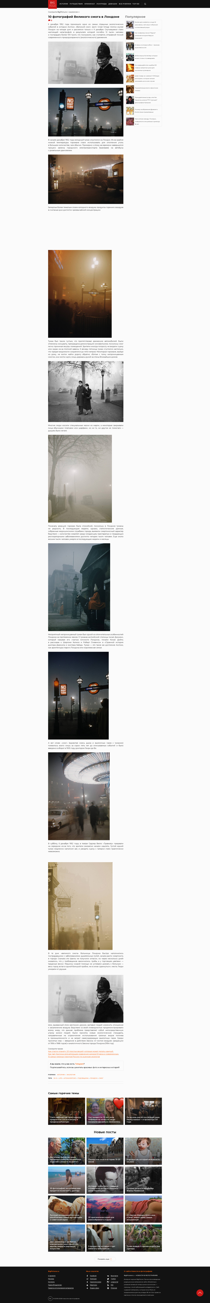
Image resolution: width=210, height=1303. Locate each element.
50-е (55, 1078)
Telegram (79, 1064)
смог (101, 1078)
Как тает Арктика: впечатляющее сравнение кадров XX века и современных (83, 1054)
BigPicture (62, 12)
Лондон (93, 1078)
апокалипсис (70, 1078)
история (61, 1075)
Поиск (151, 4)
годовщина (83, 1078)
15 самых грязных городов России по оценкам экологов (74, 1057)
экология (73, 12)
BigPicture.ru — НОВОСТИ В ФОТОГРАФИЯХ (141, 1275)
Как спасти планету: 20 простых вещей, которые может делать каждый (80, 1051)
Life (60, 1078)
